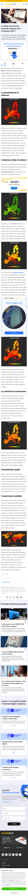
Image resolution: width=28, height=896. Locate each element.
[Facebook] (16, 854)
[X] (20, 854)
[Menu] (2, 4)
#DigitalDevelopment (6, 582)
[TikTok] (6, 854)
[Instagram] (3, 854)
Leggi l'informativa (6, 801)
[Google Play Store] (20, 847)
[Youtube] (9, 854)
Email (21, 597)
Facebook (14, 597)
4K (15, 369)
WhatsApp (17, 597)
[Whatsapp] (13, 854)
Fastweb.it (4, 867)
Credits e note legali (6, 865)
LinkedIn (7, 597)
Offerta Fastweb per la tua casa (13, 1)
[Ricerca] (24, 4)
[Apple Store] (7, 847)
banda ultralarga (19, 272)
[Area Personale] (26, 4)
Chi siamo (4, 863)
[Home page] (9, 4)
